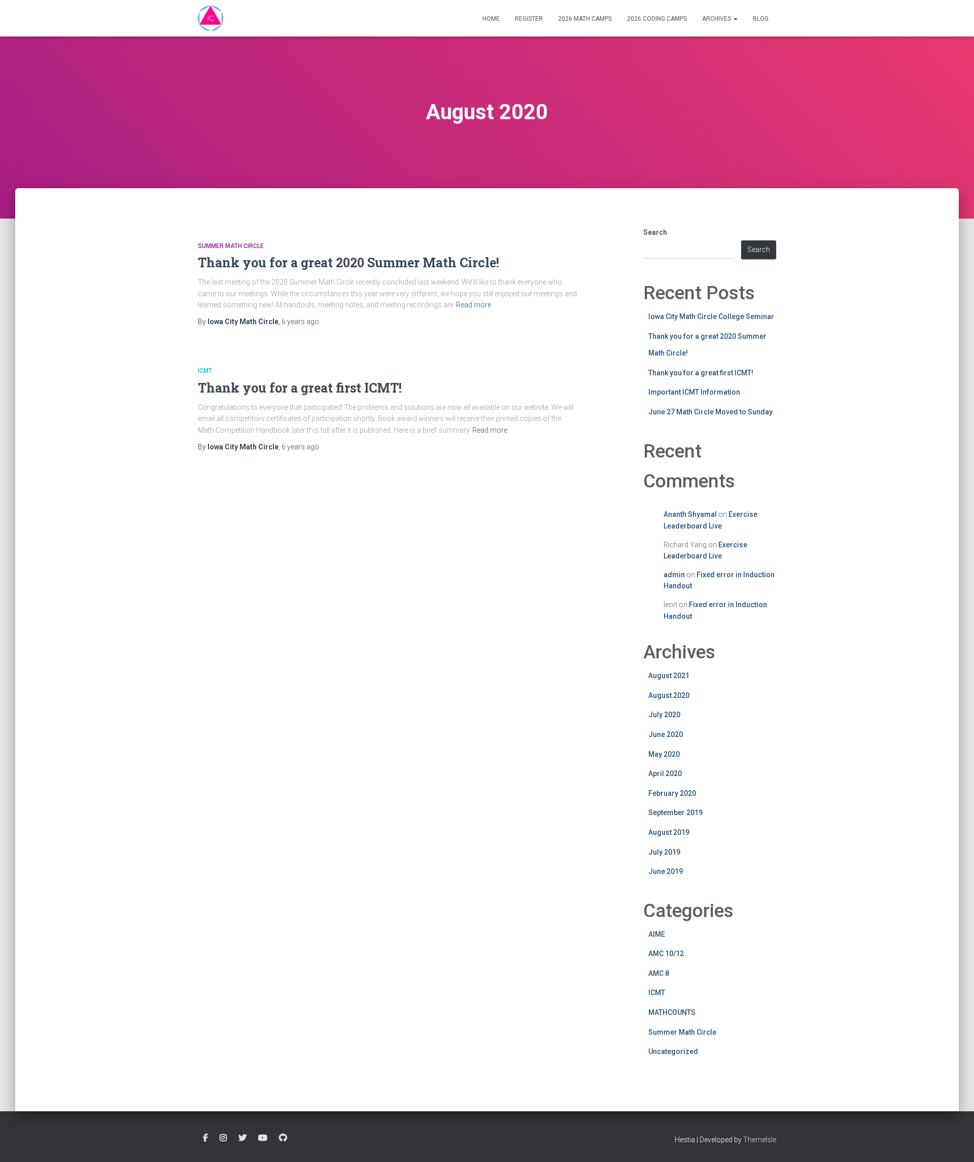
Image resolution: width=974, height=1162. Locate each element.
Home (491, 18)
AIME (656, 934)
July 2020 (664, 715)
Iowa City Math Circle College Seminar (711, 316)
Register (529, 18)
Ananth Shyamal (690, 514)
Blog (761, 18)
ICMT (205, 370)
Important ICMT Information (694, 392)
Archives (717, 18)
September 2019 (675, 812)
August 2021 (668, 676)
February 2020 (672, 793)
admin (674, 575)
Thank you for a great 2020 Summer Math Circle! (348, 262)
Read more (473, 305)
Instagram (223, 1138)
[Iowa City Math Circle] (210, 18)
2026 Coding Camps (657, 18)
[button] (735, 18)
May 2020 (664, 754)
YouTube (262, 1138)
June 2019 (665, 871)
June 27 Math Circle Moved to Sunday (710, 412)
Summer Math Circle (231, 246)
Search (655, 232)
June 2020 (665, 734)
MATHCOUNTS (671, 1012)
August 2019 (668, 832)
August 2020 (668, 695)
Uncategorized (673, 1051)
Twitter (242, 1138)
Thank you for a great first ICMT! (300, 387)
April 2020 (665, 773)
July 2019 (664, 852)
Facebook (205, 1138)
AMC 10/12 (666, 953)
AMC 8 (658, 973)
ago (300, 322)
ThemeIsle (759, 1140)
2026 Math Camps (585, 18)
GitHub (283, 1138)
